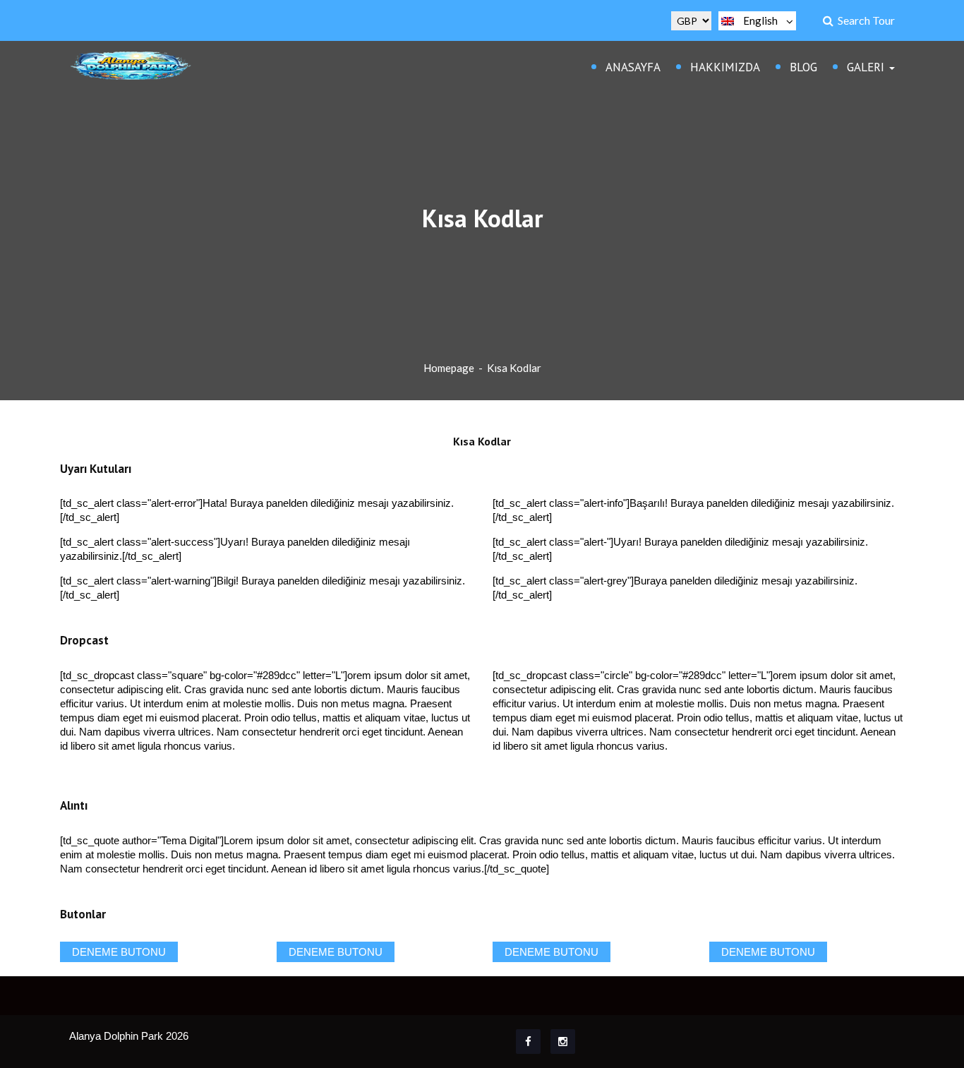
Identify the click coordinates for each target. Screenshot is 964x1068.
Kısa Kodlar (514, 367)
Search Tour (864, 20)
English (760, 20)
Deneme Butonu (119, 952)
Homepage (448, 367)
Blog (803, 67)
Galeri (867, 67)
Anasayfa (633, 67)
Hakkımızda (725, 67)
